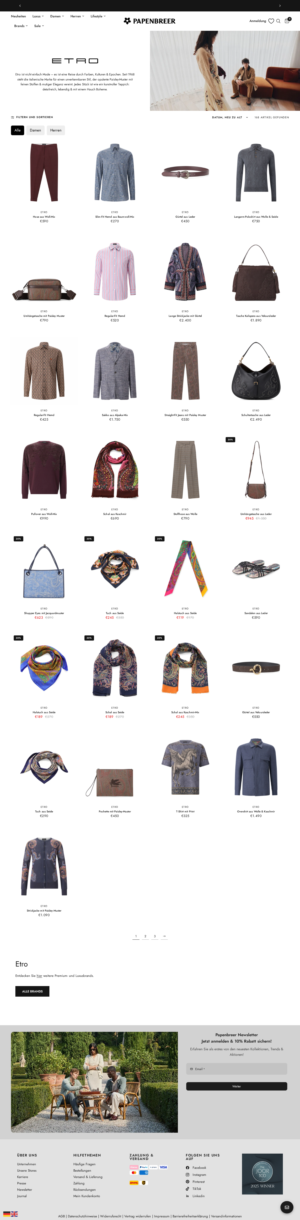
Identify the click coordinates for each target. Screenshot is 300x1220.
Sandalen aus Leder (255, 613)
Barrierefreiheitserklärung (190, 1216)
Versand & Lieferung (88, 1176)
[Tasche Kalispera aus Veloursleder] (256, 272)
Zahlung (79, 1183)
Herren (75, 16)
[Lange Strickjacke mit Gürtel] (185, 272)
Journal (22, 1196)
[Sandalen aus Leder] (256, 569)
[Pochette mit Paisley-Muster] (114, 767)
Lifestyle (96, 16)
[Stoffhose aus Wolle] (185, 470)
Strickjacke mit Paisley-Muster (44, 910)
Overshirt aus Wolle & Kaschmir (256, 811)
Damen (55, 16)
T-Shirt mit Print (185, 811)
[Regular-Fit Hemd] (114, 272)
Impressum (162, 1216)
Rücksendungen (84, 1189)
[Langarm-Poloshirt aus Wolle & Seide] (256, 172)
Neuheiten (18, 16)
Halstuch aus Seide (185, 613)
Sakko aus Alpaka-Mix (115, 415)
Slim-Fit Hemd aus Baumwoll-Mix (114, 216)
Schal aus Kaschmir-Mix (185, 712)
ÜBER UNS (27, 1155)
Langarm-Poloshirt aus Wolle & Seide (256, 216)
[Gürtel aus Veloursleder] (256, 668)
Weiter (236, 1086)
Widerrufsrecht (110, 1216)
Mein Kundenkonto (86, 1196)
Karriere (22, 1176)
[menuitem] (20, 16)
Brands (19, 26)
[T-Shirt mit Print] (185, 767)
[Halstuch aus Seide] (185, 569)
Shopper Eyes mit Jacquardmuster (44, 613)
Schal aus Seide (114, 712)
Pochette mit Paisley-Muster (115, 811)
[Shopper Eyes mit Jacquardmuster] (44, 569)
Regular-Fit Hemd (115, 315)
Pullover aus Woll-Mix (44, 514)
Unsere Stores (26, 1170)
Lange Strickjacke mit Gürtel (185, 315)
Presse (21, 1183)
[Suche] (278, 21)
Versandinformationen (226, 1216)
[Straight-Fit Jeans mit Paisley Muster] (185, 371)
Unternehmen (26, 1164)
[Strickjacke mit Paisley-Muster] (44, 866)
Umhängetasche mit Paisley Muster (44, 315)
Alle (17, 130)
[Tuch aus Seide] (114, 569)
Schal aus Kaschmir (114, 514)
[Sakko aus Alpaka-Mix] (114, 371)
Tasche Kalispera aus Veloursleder (256, 315)
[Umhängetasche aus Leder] (256, 470)
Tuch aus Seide (115, 613)
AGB (61, 1216)
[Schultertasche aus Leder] (256, 371)
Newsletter (24, 1189)
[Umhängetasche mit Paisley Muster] (44, 272)
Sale (37, 26)
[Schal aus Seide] (114, 668)
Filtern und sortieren (34, 117)
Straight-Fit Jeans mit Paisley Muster (185, 415)
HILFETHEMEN (87, 1155)
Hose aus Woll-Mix (44, 216)
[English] (14, 1213)
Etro (44, 212)
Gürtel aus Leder (185, 216)
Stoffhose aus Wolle (185, 514)
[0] (286, 21)
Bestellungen (82, 1170)
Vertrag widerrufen (137, 1216)
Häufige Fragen (84, 1164)
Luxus (36, 16)
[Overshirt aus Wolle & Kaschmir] (256, 767)
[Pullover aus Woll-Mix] (44, 470)
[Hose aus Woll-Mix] (44, 172)
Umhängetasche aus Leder (255, 514)
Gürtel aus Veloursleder (256, 712)
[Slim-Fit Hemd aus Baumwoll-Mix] (114, 172)
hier (39, 975)
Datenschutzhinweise (82, 1216)
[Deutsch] (7, 1213)
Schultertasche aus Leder (256, 415)
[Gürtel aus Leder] (185, 172)
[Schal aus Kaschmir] (114, 470)
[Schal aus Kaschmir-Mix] (185, 668)
